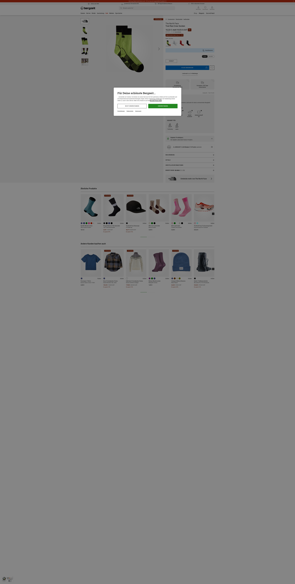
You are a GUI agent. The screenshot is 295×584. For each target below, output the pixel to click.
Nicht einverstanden (132, 106)
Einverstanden (163, 106)
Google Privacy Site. (155, 100)
